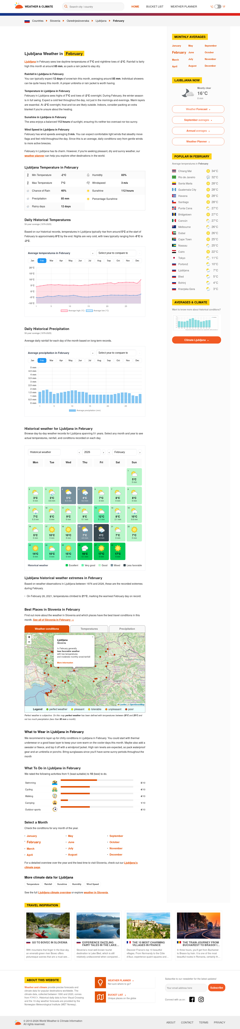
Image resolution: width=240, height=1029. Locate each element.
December (116, 854)
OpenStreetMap (137, 704)
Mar (51, 260)
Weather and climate (35, 987)
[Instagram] (201, 999)
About (171, 1022)
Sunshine (62, 884)
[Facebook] (192, 999)
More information (65, 662)
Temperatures (89, 629)
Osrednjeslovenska (78, 21)
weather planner (34, 155)
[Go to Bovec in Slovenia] (48, 926)
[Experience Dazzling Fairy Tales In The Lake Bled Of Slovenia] (98, 926)
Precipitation (127, 629)
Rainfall (48, 884)
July (70, 848)
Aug (99, 260)
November (116, 848)
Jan (32, 260)
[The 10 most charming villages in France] (148, 926)
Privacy (219, 1022)
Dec (137, 260)
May (71, 260)
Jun (80, 260)
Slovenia (55, 21)
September (116, 836)
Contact (187, 1022)
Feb (42, 260)
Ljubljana (101, 21)
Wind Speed (93, 884)
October (115, 842)
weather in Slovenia (96, 892)
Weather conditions (47, 629)
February (118, 21)
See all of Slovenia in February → (53, 620)
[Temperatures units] (217, 6)
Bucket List (154, 6)
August (72, 854)
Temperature (33, 884)
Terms (203, 1022)
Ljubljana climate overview (54, 892)
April (30, 855)
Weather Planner (184, 6)
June (71, 842)
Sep (109, 260)
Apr (61, 260)
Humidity (76, 884)
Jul (89, 260)
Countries (37, 21)
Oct (118, 260)
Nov (128, 260)
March (30, 848)
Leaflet (123, 704)
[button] (51, 691)
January (32, 836)
